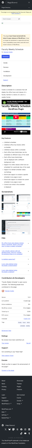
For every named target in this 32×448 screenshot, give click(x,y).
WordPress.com (7, 409)
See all (28, 343)
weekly (28, 325)
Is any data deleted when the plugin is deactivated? (9, 264)
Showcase (20, 381)
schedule (22, 325)
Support (5, 80)
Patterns (19, 389)
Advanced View (6, 330)
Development (7, 76)
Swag (19, 404)
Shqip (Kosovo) (10, 425)
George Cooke (8, 52)
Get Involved (21, 395)
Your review (5, 343)
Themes (19, 383)
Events (19, 398)
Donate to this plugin (8, 370)
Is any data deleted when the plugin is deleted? (9, 271)
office (28, 322)
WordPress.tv (6, 404)
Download (6, 56)
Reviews (5, 67)
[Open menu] (29, 2)
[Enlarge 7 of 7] (28, 222)
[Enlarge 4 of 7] (28, 205)
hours (24, 322)
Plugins (19, 386)
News (3, 383)
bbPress (5, 415)
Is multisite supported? (8, 259)
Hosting (4, 386)
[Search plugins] (19, 19)
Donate (20, 401)
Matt (4, 412)
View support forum (7, 355)
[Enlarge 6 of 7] (28, 213)
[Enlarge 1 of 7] (13, 197)
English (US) (27, 318)
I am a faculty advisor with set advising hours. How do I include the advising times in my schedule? (12, 252)
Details (5, 63)
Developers (5, 401)
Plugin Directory (6, 7)
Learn (3, 395)
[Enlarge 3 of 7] (13, 205)
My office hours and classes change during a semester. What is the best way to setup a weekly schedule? (13, 244)
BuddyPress (6, 418)
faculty (19, 322)
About (3, 381)
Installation (6, 71)
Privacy (4, 389)
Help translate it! (16, 13)
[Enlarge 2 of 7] (28, 197)
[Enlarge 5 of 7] (13, 213)
